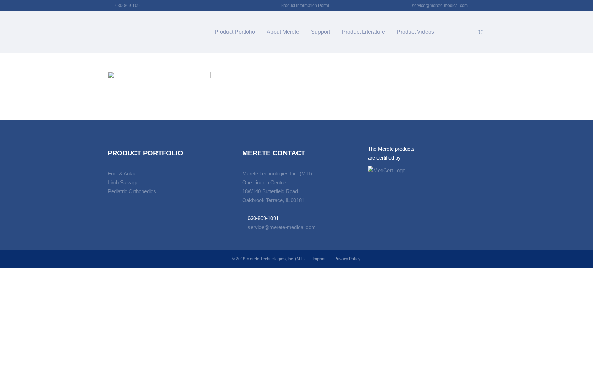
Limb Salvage (123, 182)
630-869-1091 (128, 5)
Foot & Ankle (122, 173)
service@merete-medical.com (440, 5)
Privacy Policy (347, 258)
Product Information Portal (305, 5)
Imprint (319, 258)
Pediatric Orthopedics (132, 191)
